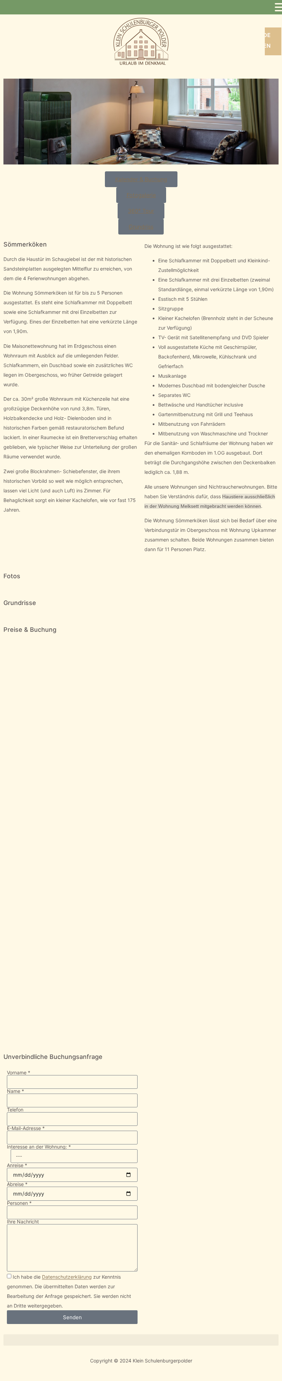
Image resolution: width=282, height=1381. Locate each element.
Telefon (15, 1109)
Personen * (19, 1203)
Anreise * (17, 1165)
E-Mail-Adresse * (26, 1128)
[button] (141, 1340)
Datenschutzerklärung (67, 1277)
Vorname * (18, 1072)
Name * (15, 1091)
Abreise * (17, 1184)
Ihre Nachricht (23, 1221)
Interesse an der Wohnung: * (39, 1146)
